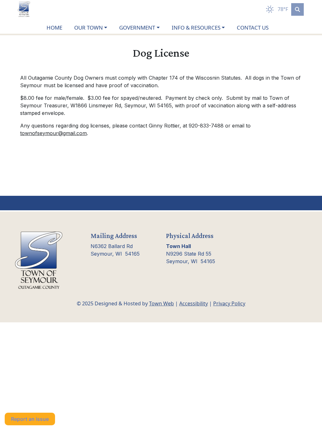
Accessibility (193, 303)
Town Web (161, 303)
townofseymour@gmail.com (53, 133)
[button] (94, 27)
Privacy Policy (229, 303)
